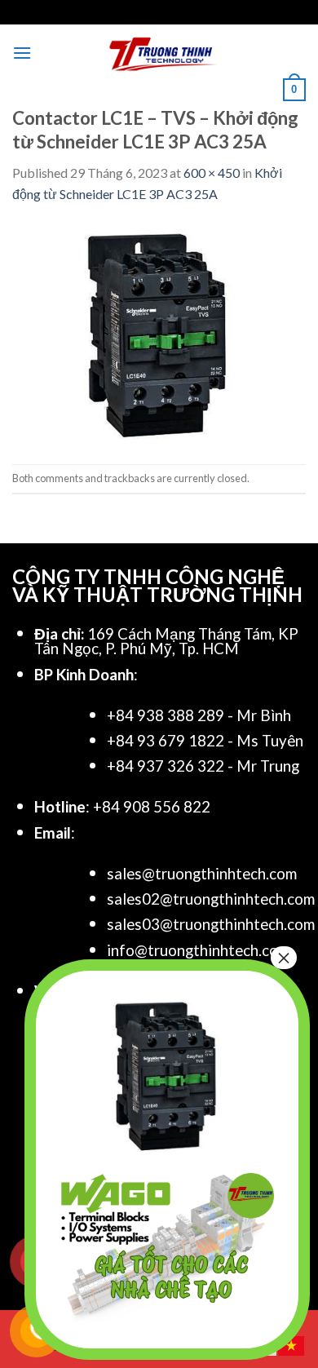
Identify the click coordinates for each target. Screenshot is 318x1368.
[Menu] (22, 53)
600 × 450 (211, 172)
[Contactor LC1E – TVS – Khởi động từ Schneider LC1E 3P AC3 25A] (159, 332)
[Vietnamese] (292, 1344)
